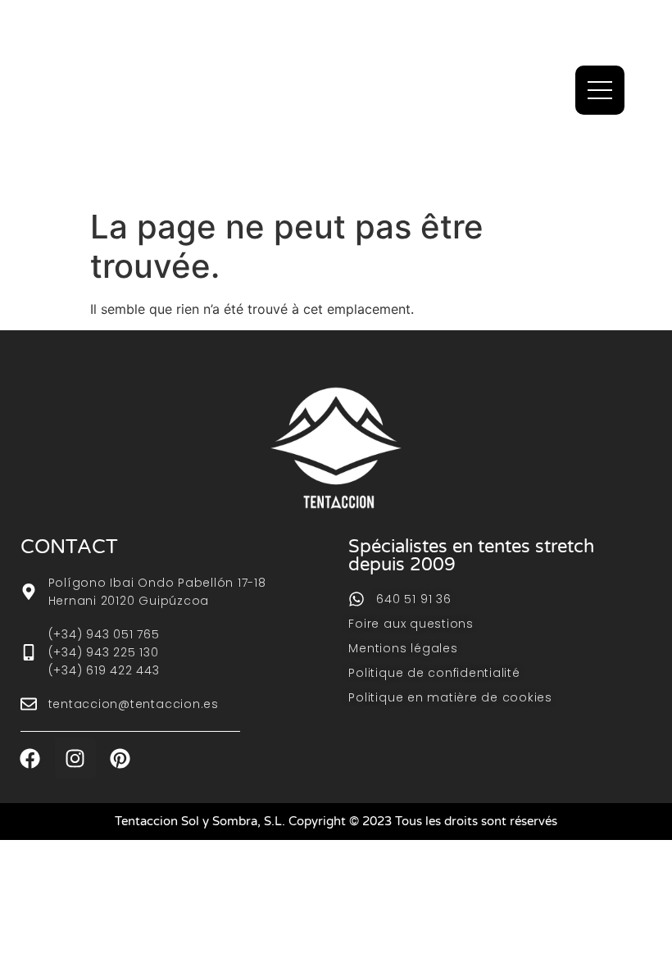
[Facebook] (30, 758)
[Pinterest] (120, 758)
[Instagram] (75, 758)
